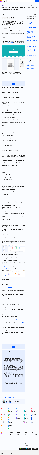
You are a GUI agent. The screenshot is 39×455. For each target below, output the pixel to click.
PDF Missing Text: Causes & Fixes (31, 65)
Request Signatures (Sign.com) (27, 424)
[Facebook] (3, 448)
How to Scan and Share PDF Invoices (32, 69)
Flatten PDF (33, 411)
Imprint (13, 451)
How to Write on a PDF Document (31, 46)
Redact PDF (26, 415)
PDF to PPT (3, 425)
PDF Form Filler (26, 418)
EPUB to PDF (10, 425)
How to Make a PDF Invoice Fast (31, 56)
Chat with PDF (33, 415)
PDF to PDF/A (3, 414)
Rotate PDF (18, 414)
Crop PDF (26, 414)
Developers (26, 439)
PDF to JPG (3, 417)
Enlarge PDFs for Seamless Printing (32, 28)
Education (11, 439)
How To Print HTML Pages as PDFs (32, 40)
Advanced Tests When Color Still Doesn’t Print (32, 14)
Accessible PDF (26, 445)
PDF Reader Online (29, 61)
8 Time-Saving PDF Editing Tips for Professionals (32, 54)
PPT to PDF (10, 411)
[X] (6, 448)
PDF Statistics (19, 439)
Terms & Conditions (8, 451)
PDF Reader (26, 411)
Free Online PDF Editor (30, 43)
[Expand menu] (17, 52)
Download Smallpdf (34, 434)
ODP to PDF (10, 417)
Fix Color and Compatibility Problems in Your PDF (32, 12)
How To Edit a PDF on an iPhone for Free (32, 51)
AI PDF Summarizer (34, 417)
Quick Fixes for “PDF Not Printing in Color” (32, 7)
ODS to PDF (10, 415)
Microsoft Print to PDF (30, 38)
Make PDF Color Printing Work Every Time (32, 16)
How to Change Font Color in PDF (31, 55)
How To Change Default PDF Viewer (32, 66)
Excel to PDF (10, 410)
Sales (10, 434)
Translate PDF (33, 418)
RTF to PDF (10, 421)
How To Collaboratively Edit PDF (31, 47)
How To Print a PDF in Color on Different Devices (32, 9)
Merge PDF (18, 411)
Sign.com (26, 441)
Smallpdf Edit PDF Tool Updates (31, 45)
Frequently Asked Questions (30, 18)
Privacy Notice (2, 451)
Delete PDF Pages (19, 415)
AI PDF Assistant (34, 414)
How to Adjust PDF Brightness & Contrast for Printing (31, 23)
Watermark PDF (26, 417)
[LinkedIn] (1, 448)
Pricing (25, 434)
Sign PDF (26, 422)
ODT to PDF (10, 414)
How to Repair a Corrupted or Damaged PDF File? (31, 64)
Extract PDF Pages (19, 417)
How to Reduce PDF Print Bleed (31, 27)
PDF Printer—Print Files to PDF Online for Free (31, 37)
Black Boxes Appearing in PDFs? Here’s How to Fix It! (31, 31)
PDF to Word (3, 422)
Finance (11, 436)
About (18, 434)
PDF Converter (3, 411)
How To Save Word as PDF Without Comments (32, 26)
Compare (26, 443)
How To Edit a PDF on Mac (30, 58)
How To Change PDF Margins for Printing (31, 33)
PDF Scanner (33, 422)
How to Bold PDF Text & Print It (31, 35)
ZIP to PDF (10, 426)
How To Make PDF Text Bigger (31, 49)
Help (18, 436)
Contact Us (17, 451)
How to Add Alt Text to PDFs (31, 68)
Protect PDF (33, 410)
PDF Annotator (26, 410)
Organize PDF (18, 418)
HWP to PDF (10, 422)
